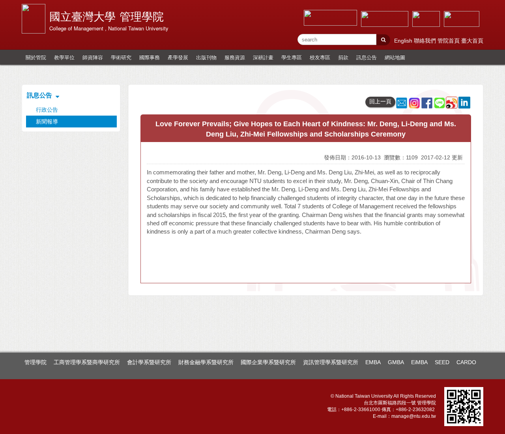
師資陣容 (92, 57)
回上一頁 (380, 101)
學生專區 (291, 57)
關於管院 (36, 57)
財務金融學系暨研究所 (206, 362)
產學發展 (178, 57)
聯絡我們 (426, 40)
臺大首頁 (472, 40)
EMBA (373, 362)
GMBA (396, 362)
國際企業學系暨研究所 (268, 362)
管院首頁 (449, 40)
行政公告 (47, 110)
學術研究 (121, 57)
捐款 (343, 57)
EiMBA (419, 362)
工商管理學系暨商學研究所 (87, 362)
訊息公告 (366, 57)
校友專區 (320, 57)
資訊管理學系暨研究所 (330, 362)
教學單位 (64, 57)
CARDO (466, 362)
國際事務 (149, 57)
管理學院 (35, 362)
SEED (442, 362)
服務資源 (234, 57)
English (404, 40)
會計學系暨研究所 (149, 362)
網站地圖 (395, 57)
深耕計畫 (263, 57)
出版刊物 (206, 57)
